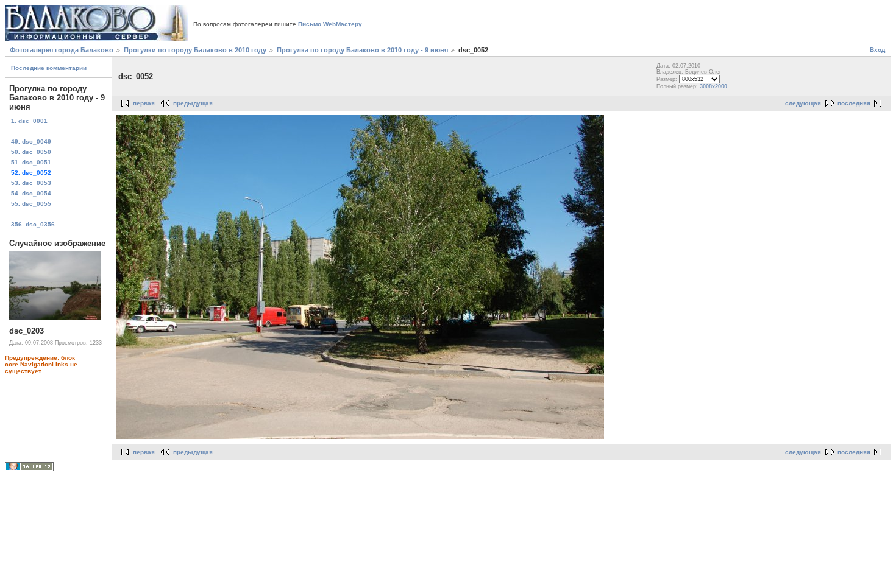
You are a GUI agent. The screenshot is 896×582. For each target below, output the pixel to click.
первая (144, 103)
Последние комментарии (49, 68)
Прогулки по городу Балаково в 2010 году (195, 50)
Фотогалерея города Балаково (61, 50)
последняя (853, 103)
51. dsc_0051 (31, 162)
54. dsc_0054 (31, 193)
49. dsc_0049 (31, 141)
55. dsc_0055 (31, 203)
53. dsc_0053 (31, 183)
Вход (877, 49)
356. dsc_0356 (33, 224)
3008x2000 (713, 86)
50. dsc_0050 (31, 152)
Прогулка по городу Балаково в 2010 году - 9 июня (362, 50)
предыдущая (193, 103)
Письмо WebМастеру (330, 24)
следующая (803, 103)
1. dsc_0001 (29, 120)
